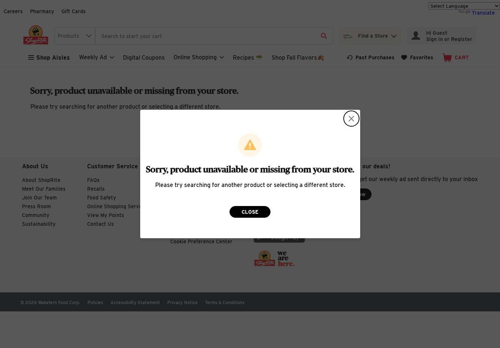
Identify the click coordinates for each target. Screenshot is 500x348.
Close (250, 212)
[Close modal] (351, 118)
